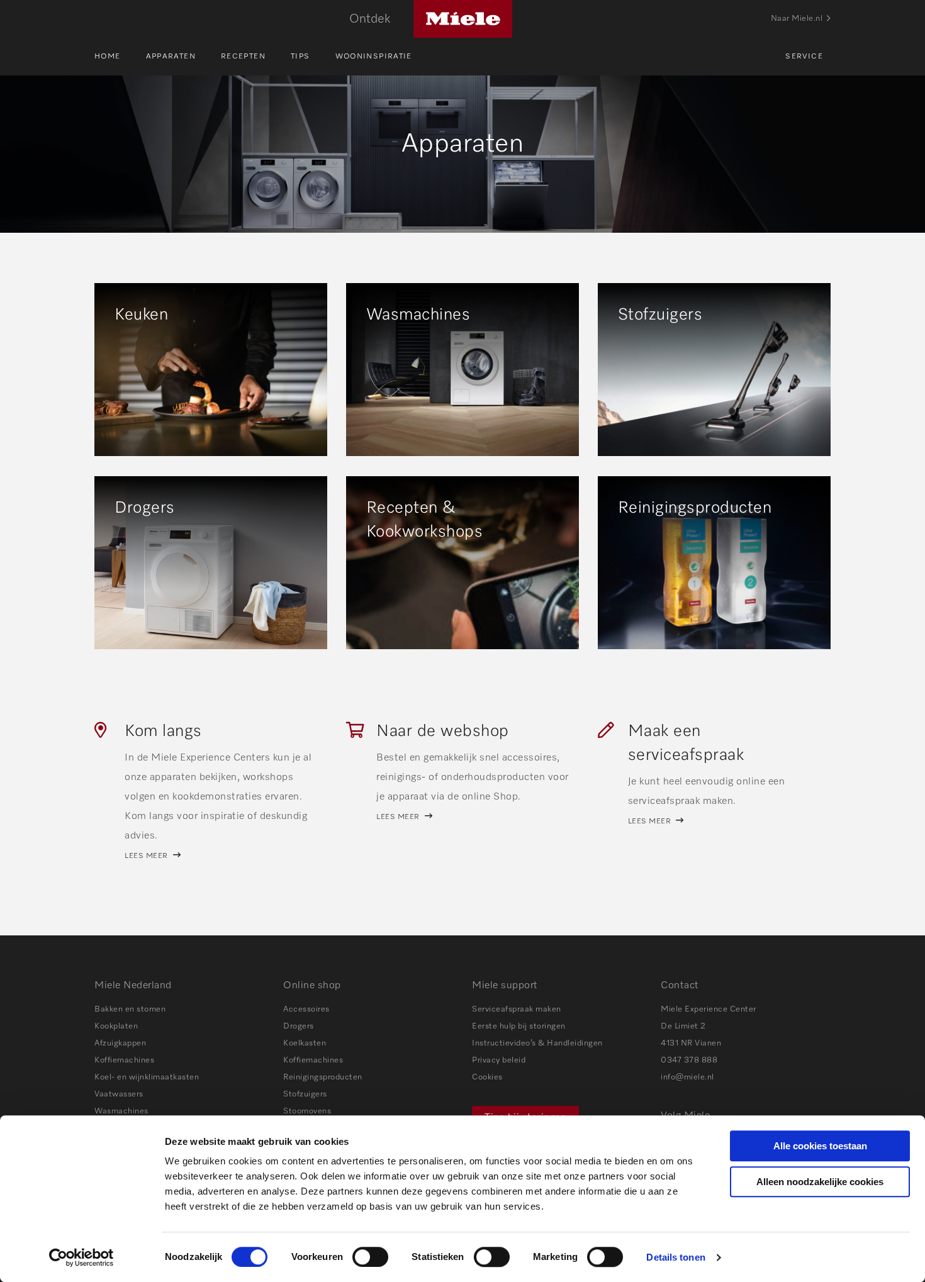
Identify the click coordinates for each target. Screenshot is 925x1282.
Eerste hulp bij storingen (519, 1026)
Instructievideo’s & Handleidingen (537, 1043)
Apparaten (171, 56)
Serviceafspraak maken (516, 1009)
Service (804, 56)
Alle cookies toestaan (820, 1145)
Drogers (298, 1026)
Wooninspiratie (373, 56)
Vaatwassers (118, 1094)
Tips (300, 56)
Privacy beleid (498, 1060)
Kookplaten (116, 1026)
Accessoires (306, 1009)
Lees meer (146, 856)
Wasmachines (121, 1111)
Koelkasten (304, 1043)
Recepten (243, 56)
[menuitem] (120, 56)
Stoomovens (307, 1111)
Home (107, 56)
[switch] (370, 1257)
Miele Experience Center (708, 1009)
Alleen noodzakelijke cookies (819, 1181)
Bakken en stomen (129, 1009)
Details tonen (675, 1257)
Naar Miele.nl (797, 18)
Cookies (487, 1077)
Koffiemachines (124, 1060)
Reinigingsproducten (322, 1077)
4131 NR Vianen (691, 1043)
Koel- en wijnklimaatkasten (146, 1077)
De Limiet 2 (683, 1026)
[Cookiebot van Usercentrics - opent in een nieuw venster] (81, 1257)
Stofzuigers (305, 1094)
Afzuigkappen (120, 1043)
